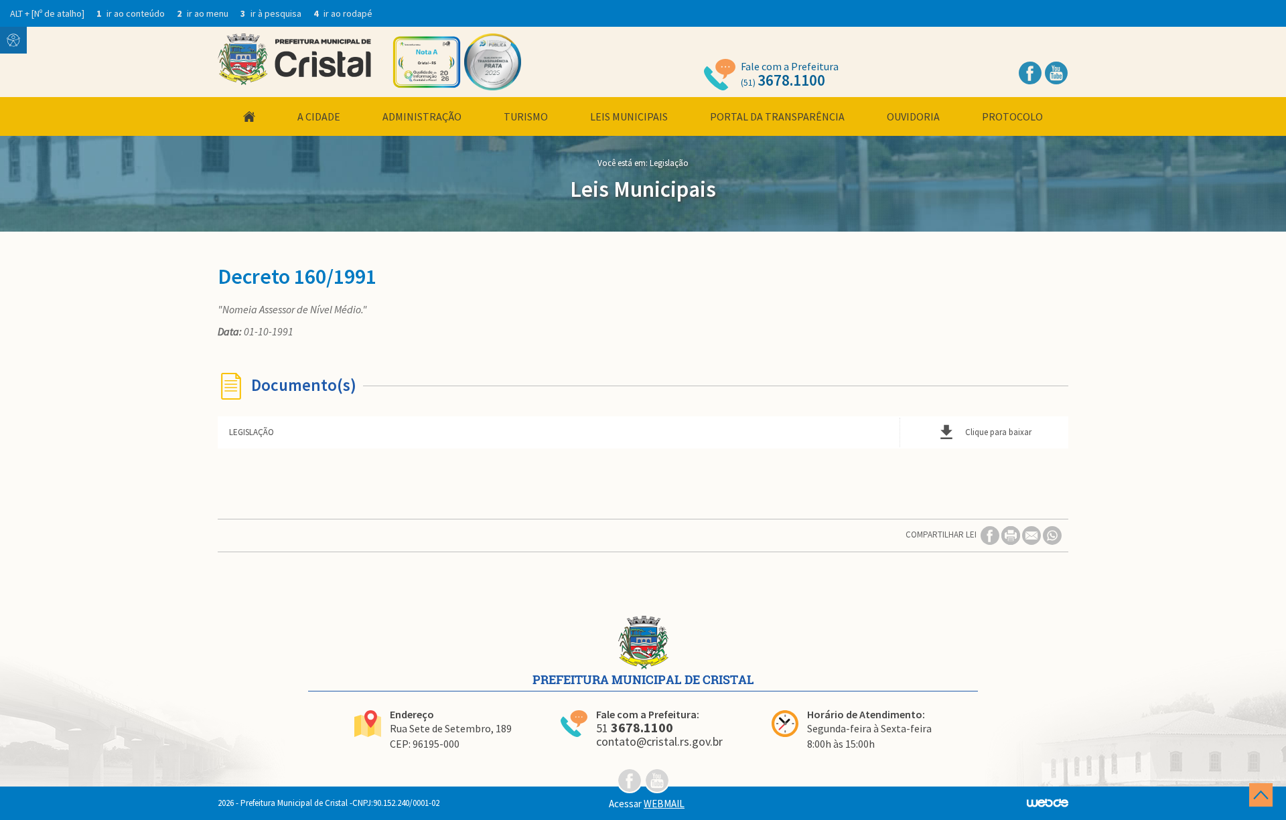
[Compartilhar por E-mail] (1032, 534)
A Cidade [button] (318, 116)
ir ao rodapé (342, 13)
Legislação (669, 163)
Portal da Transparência (777, 116)
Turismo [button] (526, 116)
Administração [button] (421, 116)
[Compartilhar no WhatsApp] (1052, 534)
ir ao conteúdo (131, 13)
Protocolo (1012, 116)
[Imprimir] (1011, 534)
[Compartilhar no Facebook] (991, 534)
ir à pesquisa (271, 13)
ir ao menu (203, 13)
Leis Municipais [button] (629, 116)
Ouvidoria (913, 116)
